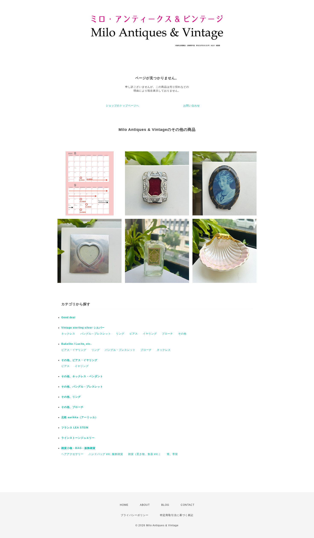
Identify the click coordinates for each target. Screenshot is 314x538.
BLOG (165, 504)
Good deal (68, 317)
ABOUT (145, 504)
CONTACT (187, 504)
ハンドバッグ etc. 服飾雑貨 (106, 454)
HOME (124, 504)
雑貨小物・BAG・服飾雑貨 (78, 448)
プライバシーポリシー (134, 515)
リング (120, 333)
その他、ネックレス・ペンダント (82, 376)
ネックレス (68, 333)
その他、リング (71, 396)
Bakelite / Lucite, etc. (76, 343)
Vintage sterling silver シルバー (83, 327)
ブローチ (167, 333)
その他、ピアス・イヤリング (79, 360)
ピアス (133, 333)
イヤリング (150, 333)
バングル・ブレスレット (95, 333)
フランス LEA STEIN (74, 427)
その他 (182, 333)
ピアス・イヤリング (73, 349)
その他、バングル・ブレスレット (82, 386)
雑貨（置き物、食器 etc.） (145, 454)
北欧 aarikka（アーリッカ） (79, 417)
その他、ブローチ (72, 407)
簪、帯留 (172, 454)
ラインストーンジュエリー (78, 437)
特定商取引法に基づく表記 (176, 515)
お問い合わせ (191, 105)
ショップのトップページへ (122, 105)
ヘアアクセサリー (72, 454)
